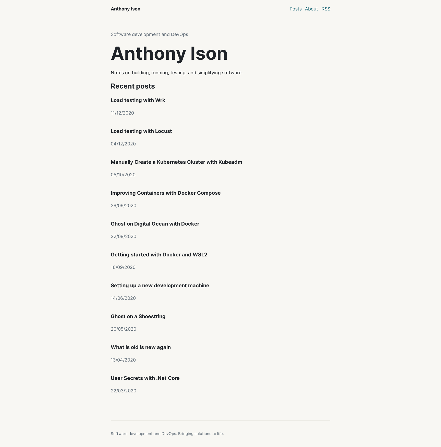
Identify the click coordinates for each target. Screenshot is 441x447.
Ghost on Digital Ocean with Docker (155, 224)
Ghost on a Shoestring (138, 316)
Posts (296, 8)
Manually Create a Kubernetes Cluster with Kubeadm (176, 162)
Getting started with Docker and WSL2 (159, 255)
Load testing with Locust (141, 131)
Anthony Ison (125, 8)
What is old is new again (141, 347)
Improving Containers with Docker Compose (166, 193)
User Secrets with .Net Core (145, 378)
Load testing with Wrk (138, 100)
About (311, 8)
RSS (326, 8)
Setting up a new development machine (160, 285)
